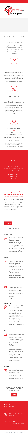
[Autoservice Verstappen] (13, 10)
